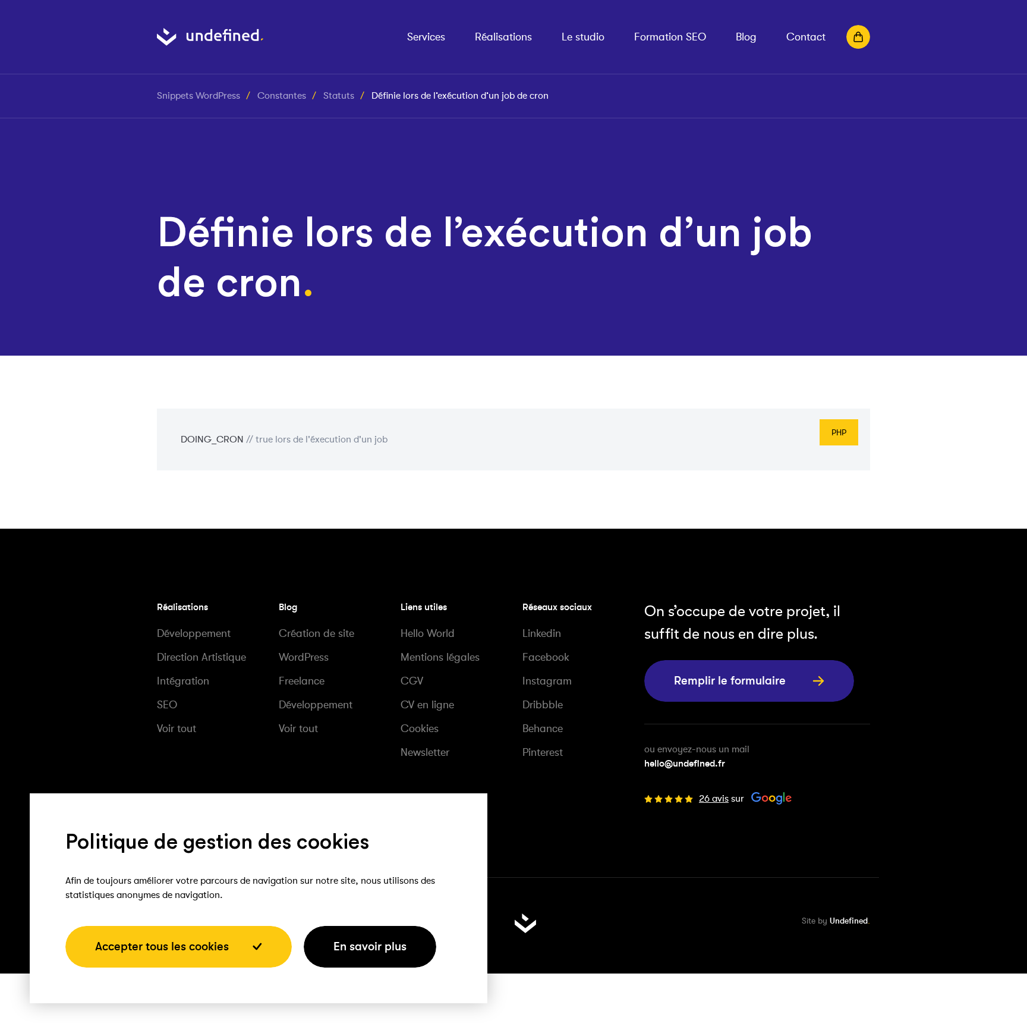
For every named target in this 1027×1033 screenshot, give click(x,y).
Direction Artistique (201, 657)
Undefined (849, 920)
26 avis (714, 798)
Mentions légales (440, 657)
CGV (412, 681)
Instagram (547, 681)
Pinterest (542, 752)
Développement (194, 633)
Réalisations (503, 37)
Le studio (583, 37)
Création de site (316, 633)
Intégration (183, 681)
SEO (167, 705)
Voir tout (176, 728)
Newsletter (425, 752)
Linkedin (541, 633)
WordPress (304, 657)
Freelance (302, 681)
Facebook (545, 657)
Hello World (428, 633)
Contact (806, 37)
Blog (746, 37)
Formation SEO (670, 37)
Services (426, 37)
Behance (542, 728)
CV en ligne (427, 705)
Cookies (420, 728)
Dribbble (542, 705)
